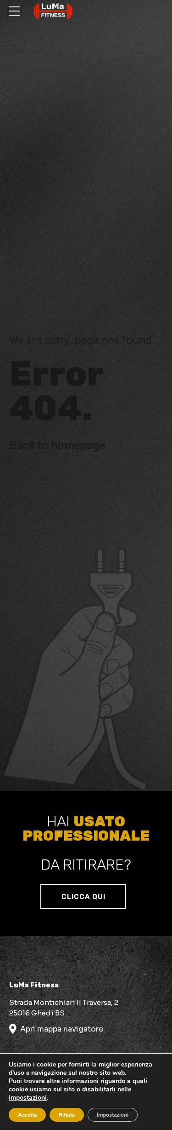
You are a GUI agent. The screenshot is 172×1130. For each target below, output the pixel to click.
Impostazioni (112, 1114)
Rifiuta (67, 1114)
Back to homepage (57, 445)
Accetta (27, 1114)
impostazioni (28, 1098)
